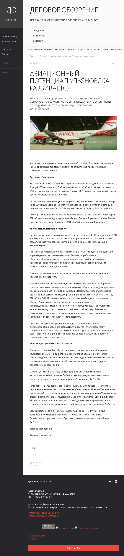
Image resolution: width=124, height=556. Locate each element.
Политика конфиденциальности (44, 512)
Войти (5, 72)
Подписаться (73, 547)
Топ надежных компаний (39, 49)
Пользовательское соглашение (44, 515)
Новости (6, 49)
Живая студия (9, 41)
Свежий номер (9, 36)
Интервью (60, 49)
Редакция (38, 40)
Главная (33, 55)
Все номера (39, 35)
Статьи (5, 54)
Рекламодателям (36, 535)
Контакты (32, 538)
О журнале (38, 30)
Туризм (105, 49)
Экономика (93, 49)
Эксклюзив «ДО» (75, 49)
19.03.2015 (37, 63)
